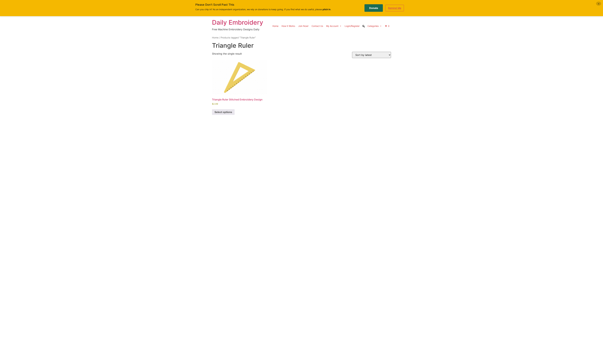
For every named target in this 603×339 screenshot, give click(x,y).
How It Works (288, 26)
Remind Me (394, 8)
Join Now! (303, 26)
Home (275, 26)
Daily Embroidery (237, 22)
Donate (373, 8)
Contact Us (317, 26)
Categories (373, 26)
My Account (332, 26)
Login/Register (352, 26)
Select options (223, 112)
